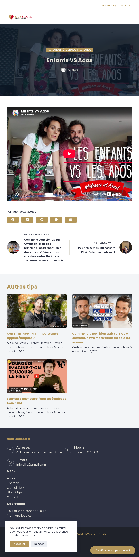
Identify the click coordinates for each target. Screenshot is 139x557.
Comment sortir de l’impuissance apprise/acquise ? (32, 335)
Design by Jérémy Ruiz (90, 533)
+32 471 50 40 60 (86, 452)
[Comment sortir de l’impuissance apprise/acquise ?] (37, 311)
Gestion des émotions (86, 347)
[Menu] (130, 17)
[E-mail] (71, 220)
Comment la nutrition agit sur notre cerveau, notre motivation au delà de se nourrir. (101, 337)
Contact (12, 497)
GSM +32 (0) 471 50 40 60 (116, 5)
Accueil (12, 478)
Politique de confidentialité (26, 511)
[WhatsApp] (56, 220)
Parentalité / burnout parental (69, 49)
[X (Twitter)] (27, 220)
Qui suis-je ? (15, 487)
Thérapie (13, 483)
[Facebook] (13, 220)
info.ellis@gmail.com (31, 464)
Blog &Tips (14, 492)
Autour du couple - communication (29, 343)
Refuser (39, 543)
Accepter (19, 543)
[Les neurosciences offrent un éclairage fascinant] (37, 376)
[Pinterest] (42, 220)
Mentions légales (19, 515)
